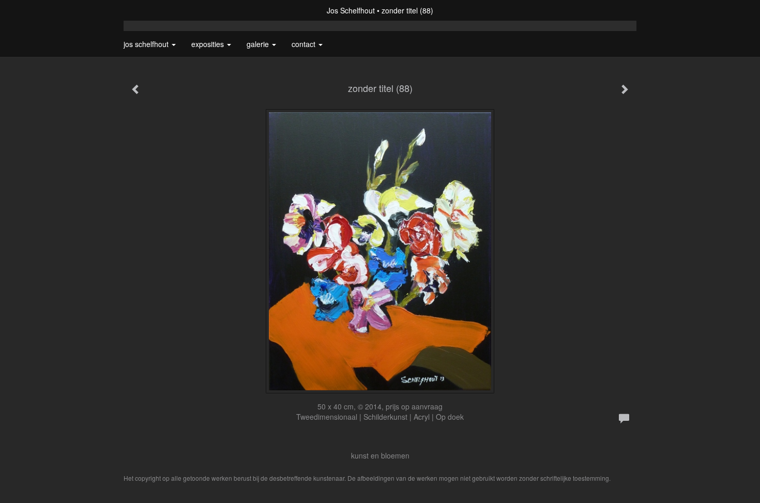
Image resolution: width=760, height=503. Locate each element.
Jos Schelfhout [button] (147, 44)
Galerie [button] (259, 44)
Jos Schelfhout (351, 10)
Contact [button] (304, 44)
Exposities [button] (208, 44)
